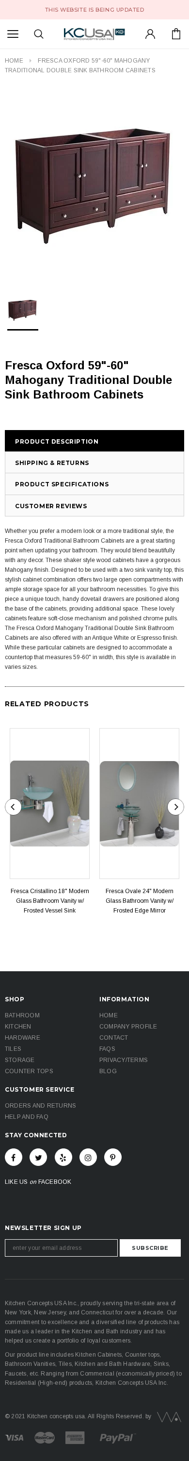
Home (14, 60)
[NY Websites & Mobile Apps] (167, 1416)
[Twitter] (38, 1157)
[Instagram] (88, 1157)
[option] (94, 184)
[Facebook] (13, 1157)
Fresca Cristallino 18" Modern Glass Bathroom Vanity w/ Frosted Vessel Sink (50, 901)
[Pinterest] (113, 1157)
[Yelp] (63, 1157)
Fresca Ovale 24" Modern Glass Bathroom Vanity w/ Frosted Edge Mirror (139, 901)
